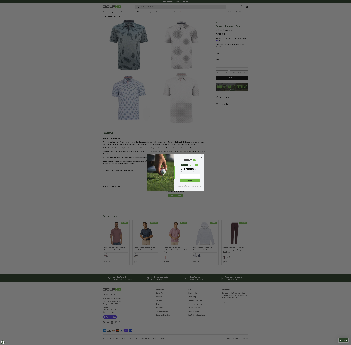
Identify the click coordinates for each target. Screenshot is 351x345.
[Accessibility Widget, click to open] (3, 342)
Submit (190, 180)
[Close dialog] (201, 156)
